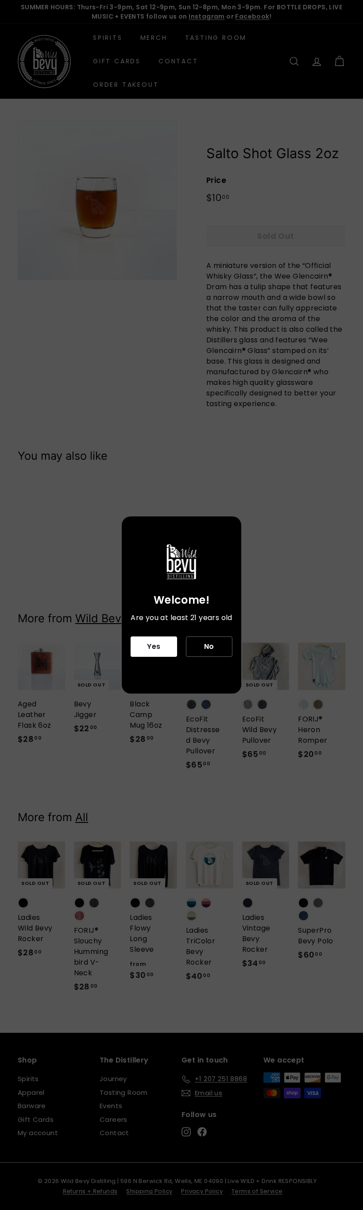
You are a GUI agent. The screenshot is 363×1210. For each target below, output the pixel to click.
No (209, 646)
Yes (153, 646)
